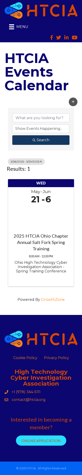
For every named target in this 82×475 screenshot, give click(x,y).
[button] (73, 102)
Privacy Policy (56, 358)
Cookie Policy (25, 358)
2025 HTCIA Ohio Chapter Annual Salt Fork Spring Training (41, 242)
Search (43, 140)
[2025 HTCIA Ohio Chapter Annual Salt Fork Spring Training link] (41, 217)
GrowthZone (53, 299)
